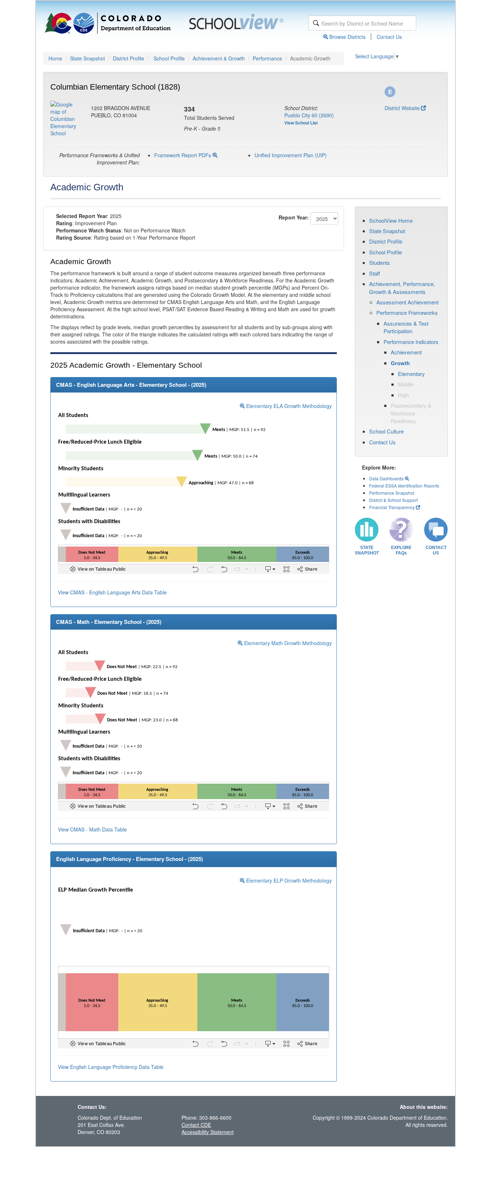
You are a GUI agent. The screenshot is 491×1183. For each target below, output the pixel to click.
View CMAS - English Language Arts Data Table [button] (112, 592)
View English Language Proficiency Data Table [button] (111, 1066)
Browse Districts (347, 36)
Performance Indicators (411, 341)
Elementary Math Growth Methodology (287, 643)
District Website (402, 108)
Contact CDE (196, 1124)
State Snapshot (87, 58)
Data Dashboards (387, 478)
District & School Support (393, 500)
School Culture (386, 431)
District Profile (128, 58)
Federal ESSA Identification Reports (404, 485)
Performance (267, 58)
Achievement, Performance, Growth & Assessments (402, 287)
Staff (374, 273)
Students (379, 262)
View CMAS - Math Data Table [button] (92, 829)
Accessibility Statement (208, 1132)
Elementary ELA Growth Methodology (288, 405)
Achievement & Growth (219, 58)
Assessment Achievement (407, 302)
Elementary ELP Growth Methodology (288, 880)
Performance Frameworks (407, 312)
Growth (400, 363)
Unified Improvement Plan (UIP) (290, 155)
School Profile (169, 58)
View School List (301, 122)
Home (55, 58)
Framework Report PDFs (183, 155)
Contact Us (389, 36)
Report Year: (294, 217)
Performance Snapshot (391, 493)
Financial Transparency (392, 507)
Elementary (411, 373)
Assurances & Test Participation (406, 327)
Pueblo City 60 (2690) (309, 115)
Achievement (406, 352)
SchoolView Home (391, 220)
